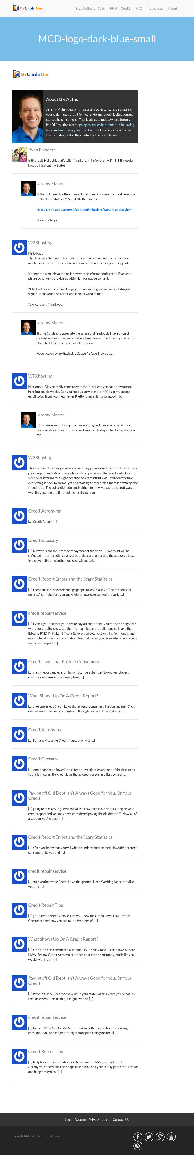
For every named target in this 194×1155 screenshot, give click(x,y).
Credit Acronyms (44, 510)
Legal (69, 1119)
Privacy (94, 1119)
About (172, 8)
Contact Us (121, 1119)
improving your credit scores (79, 130)
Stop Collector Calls (90, 8)
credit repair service (47, 613)
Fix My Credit (120, 8)
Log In (106, 1119)
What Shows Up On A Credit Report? (63, 695)
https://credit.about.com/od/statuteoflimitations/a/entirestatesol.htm (83, 210)
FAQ (138, 8)
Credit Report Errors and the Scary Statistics (70, 578)
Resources (155, 8)
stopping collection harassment (96, 125)
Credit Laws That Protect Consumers (63, 661)
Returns (81, 1119)
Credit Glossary (43, 540)
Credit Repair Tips (45, 905)
